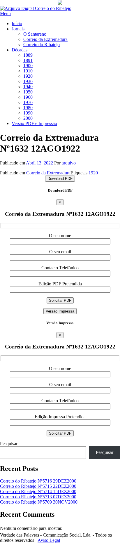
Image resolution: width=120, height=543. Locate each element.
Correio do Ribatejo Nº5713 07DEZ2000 (38, 496)
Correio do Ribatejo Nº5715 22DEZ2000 (38, 486)
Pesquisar (8, 443)
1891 (28, 60)
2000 (28, 118)
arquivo (69, 162)
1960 (28, 97)
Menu (5, 13)
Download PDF (60, 178)
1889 (28, 55)
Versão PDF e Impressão (34, 123)
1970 (28, 102)
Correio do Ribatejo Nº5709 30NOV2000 (38, 501)
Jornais (18, 28)
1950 (28, 91)
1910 (28, 70)
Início (17, 23)
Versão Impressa (60, 311)
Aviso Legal (49, 540)
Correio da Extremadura (45, 39)
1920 (28, 76)
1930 (28, 81)
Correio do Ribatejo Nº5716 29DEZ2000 (38, 480)
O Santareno (34, 34)
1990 (28, 112)
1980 (28, 107)
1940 (28, 86)
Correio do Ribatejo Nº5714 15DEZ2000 (38, 491)
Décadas (19, 49)
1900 (28, 65)
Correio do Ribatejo (41, 44)
